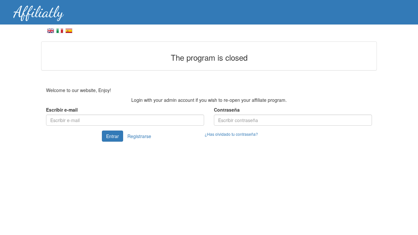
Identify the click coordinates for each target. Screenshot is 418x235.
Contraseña (227, 109)
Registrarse (139, 136)
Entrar (112, 136)
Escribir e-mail (62, 109)
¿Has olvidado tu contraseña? (231, 134)
